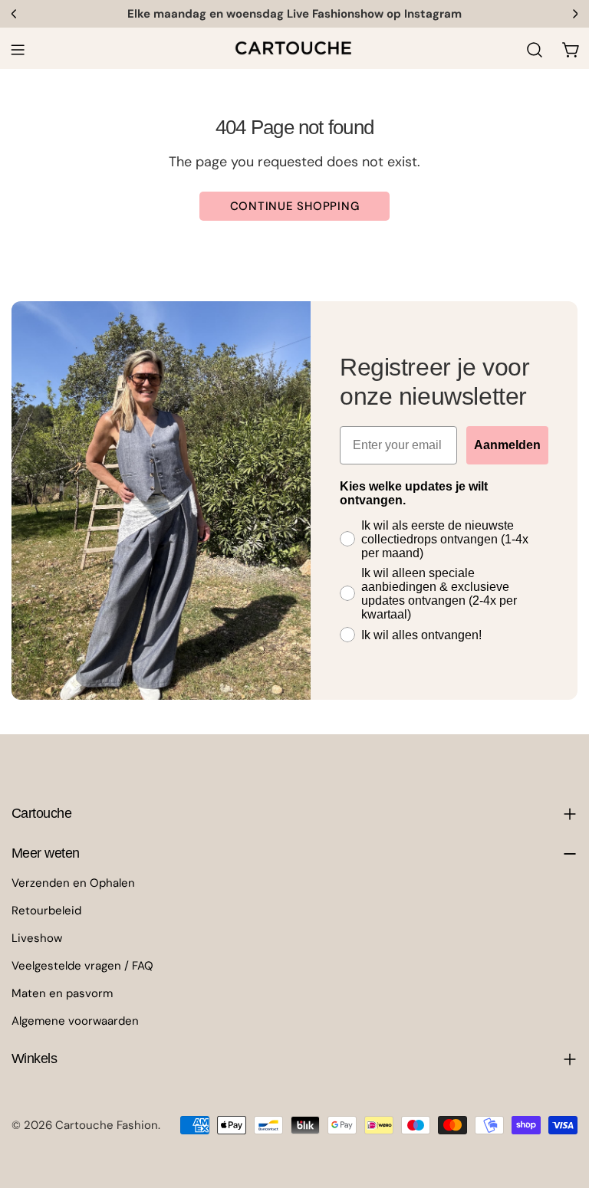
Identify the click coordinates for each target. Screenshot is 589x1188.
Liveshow (37, 938)
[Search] (534, 49)
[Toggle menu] (17, 49)
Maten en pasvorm (62, 993)
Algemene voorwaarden (75, 1021)
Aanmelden (507, 444)
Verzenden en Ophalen (73, 883)
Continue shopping (295, 206)
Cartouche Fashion (106, 1125)
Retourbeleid (46, 910)
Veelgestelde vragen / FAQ (82, 965)
